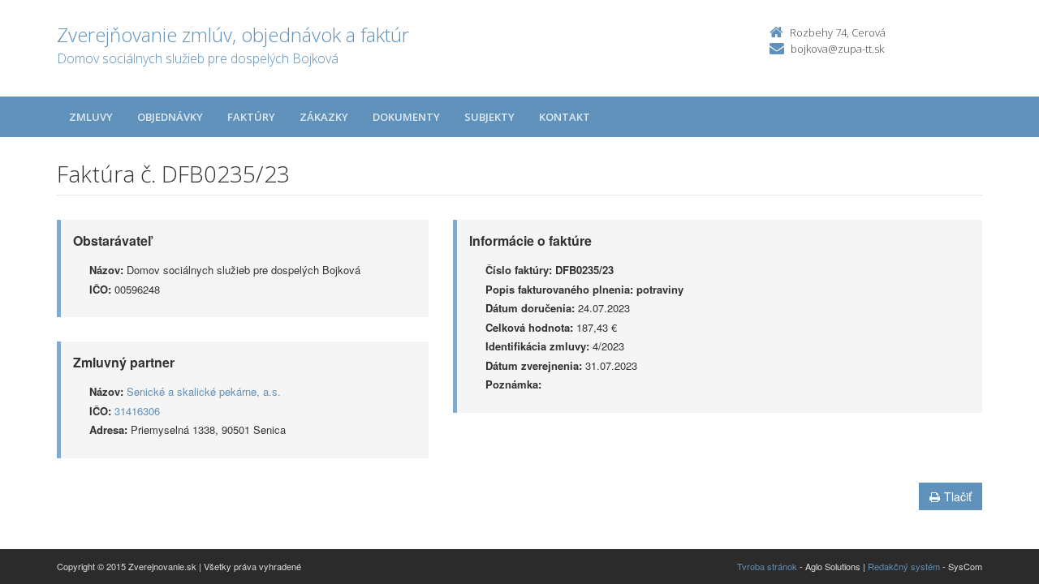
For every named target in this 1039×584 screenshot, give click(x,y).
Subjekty (489, 117)
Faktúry (251, 117)
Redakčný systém (904, 566)
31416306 (137, 411)
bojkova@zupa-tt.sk (837, 48)
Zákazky (324, 117)
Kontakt (564, 117)
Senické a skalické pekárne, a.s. (204, 391)
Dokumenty (406, 117)
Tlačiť (958, 496)
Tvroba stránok (767, 566)
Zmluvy (91, 117)
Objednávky (170, 117)
